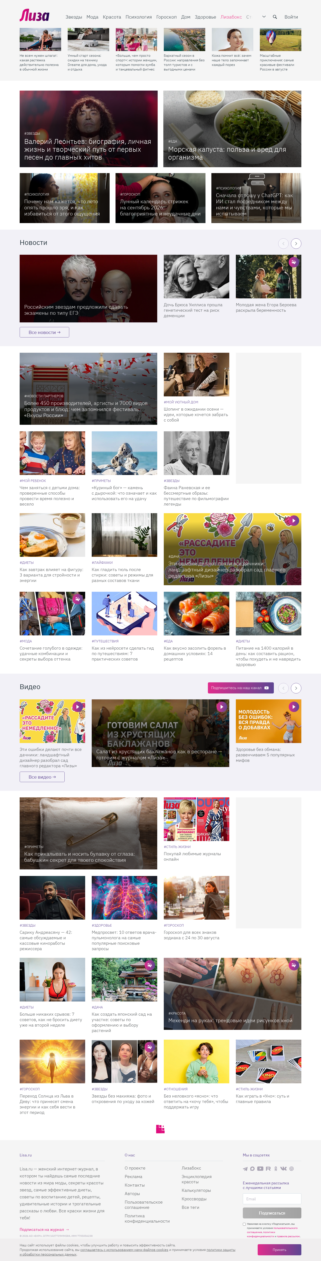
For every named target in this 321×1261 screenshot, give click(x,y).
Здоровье (205, 17)
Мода (92, 17)
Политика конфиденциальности (147, 1218)
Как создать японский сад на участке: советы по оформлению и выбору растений (122, 1022)
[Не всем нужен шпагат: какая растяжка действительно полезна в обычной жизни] (40, 39)
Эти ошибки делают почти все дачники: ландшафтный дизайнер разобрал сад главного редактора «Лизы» (226, 569)
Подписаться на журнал (42, 1229)
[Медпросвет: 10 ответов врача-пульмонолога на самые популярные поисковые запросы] (124, 898)
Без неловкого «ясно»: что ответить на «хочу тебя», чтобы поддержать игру (196, 1101)
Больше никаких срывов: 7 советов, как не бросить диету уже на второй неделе (51, 1019)
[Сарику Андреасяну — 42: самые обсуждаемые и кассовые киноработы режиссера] (52, 898)
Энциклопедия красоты (197, 1179)
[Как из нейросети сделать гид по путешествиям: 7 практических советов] (124, 613)
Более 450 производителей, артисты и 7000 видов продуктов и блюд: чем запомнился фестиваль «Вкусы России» (86, 409)
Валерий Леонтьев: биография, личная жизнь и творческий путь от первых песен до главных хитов (87, 149)
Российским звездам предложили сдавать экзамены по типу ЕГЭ (76, 309)
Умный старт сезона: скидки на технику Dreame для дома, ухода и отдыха (87, 62)
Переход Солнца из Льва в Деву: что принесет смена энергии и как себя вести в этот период (47, 1104)
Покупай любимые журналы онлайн (192, 856)
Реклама (133, 1176)
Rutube (268, 1168)
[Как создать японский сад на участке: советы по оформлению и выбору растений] (124, 979)
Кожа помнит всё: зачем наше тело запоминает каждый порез (231, 60)
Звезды (74, 17)
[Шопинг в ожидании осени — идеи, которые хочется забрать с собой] (196, 374)
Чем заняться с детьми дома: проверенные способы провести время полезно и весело (50, 496)
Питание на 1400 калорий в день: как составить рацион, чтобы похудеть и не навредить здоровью (268, 656)
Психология (139, 17)
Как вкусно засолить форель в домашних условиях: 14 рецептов (195, 653)
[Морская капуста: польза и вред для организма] (232, 129)
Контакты (135, 1185)
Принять (279, 1249)
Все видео (40, 777)
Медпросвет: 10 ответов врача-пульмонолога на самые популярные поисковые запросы (124, 940)
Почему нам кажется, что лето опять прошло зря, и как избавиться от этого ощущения (62, 207)
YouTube (260, 1169)
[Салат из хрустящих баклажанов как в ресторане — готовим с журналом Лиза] (160, 733)
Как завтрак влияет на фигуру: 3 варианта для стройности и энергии (51, 574)
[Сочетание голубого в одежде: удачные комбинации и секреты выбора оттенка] (52, 613)
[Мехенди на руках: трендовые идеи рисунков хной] (232, 994)
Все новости (42, 332)
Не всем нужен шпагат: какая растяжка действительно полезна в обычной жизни (39, 62)
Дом (185, 17)
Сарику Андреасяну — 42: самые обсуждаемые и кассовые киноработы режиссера (46, 940)
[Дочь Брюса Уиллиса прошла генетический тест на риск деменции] (196, 276)
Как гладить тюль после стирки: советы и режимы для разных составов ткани (122, 574)
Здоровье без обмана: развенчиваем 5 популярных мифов (265, 754)
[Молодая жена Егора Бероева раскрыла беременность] (268, 276)
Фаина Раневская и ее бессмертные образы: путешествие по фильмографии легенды (196, 496)
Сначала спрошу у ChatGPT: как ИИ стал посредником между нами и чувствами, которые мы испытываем (254, 204)
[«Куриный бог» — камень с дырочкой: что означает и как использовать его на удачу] (124, 453)
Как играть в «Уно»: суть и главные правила (262, 1098)
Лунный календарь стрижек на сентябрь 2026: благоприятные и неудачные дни (160, 207)
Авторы (132, 1193)
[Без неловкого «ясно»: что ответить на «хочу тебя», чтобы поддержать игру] (196, 1061)
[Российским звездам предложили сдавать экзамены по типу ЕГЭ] (88, 288)
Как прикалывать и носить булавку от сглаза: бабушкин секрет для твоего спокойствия (79, 856)
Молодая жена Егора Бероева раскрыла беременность (266, 307)
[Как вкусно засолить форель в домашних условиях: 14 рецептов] (196, 613)
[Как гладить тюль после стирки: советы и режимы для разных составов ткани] (124, 535)
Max (252, 1168)
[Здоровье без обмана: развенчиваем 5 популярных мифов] (268, 721)
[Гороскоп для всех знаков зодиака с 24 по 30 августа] (196, 898)
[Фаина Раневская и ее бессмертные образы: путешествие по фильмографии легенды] (196, 453)
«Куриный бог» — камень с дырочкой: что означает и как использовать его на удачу (124, 493)
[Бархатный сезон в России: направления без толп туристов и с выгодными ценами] (184, 39)
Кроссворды (194, 1199)
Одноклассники (276, 1169)
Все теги (190, 1207)
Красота (112, 17)
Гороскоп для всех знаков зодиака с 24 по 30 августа (191, 935)
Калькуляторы (196, 1190)
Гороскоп (166, 17)
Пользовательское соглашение (144, 1204)
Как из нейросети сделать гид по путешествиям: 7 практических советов (123, 653)
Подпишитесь (236, 687)
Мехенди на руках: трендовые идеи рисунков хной (230, 1020)
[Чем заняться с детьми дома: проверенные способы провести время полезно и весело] (52, 453)
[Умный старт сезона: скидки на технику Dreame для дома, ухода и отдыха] (88, 39)
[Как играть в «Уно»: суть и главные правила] (268, 1061)
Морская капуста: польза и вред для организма (227, 153)
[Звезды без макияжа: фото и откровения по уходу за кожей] (124, 1061)
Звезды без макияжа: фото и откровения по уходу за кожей (123, 1098)
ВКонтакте (283, 1168)
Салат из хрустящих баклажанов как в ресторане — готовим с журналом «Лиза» (159, 754)
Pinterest (291, 1168)
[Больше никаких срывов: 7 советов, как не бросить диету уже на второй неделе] (52, 979)
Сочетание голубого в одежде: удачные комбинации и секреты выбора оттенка (51, 653)
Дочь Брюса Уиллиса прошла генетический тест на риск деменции (193, 310)
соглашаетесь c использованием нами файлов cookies (124, 1249)
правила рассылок (288, 1236)
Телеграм (245, 1168)
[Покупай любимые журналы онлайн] (196, 819)
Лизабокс (231, 17)
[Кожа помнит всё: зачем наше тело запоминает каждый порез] (232, 39)
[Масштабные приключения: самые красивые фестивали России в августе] (280, 39)
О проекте (135, 1168)
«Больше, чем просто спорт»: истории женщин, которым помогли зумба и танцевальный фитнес (136, 62)
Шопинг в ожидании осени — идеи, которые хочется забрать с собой (196, 414)
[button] (296, 243)
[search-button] (275, 17)
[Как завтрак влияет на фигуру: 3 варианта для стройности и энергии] (52, 535)
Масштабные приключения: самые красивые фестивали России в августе (277, 62)
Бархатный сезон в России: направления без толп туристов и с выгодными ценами (184, 62)
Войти (291, 17)
